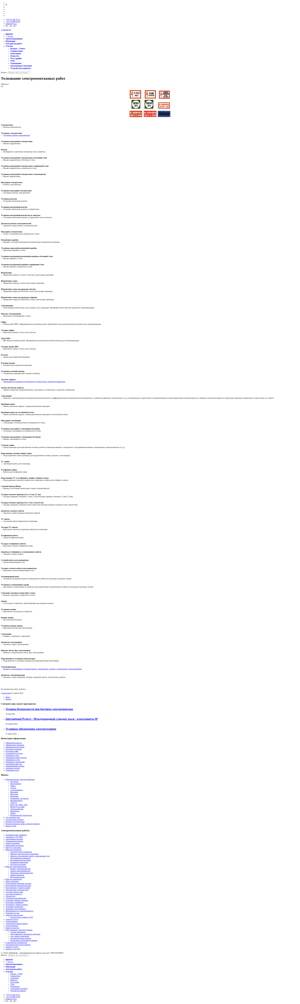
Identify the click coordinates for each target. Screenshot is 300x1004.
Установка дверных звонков (17, 900)
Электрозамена (12, 921)
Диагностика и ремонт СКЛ (21, 917)
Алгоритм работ (14, 43)
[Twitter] (6, 5)
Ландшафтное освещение (20, 858)
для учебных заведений (19, 936)
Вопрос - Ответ (17, 48)
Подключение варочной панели (18, 886)
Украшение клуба (13, 760)
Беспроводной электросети (21, 815)
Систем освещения (17, 932)
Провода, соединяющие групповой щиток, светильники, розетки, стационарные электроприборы (42, 669)
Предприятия (15, 784)
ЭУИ (12, 61)
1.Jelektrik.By (6, 30)
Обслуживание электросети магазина (25, 934)
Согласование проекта (15, 820)
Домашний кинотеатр (14, 841)
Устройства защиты (20, 68)
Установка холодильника (16, 909)
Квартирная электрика (15, 845)
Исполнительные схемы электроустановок (23, 824)
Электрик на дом (12, 913)
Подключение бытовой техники (18, 883)
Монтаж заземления (14, 879)
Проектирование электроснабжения (20, 779)
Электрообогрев (16, 809)
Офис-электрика (12, 881)
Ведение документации (15, 822)
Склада (13, 788)
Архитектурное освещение (21, 852)
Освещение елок (12, 770)
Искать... (4, 72)
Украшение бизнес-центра (16, 758)
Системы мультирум (14, 894)
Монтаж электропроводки (16, 867)
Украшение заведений (19, 862)
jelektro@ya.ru (11, 24)
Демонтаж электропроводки (21, 873)
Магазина (14, 792)
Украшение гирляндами (15, 762)
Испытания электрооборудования (23, 940)
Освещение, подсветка (19, 798)
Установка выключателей (16, 898)
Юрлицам (10, 41)
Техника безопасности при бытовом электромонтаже (39, 709)
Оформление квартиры (15, 745)
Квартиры (14, 796)
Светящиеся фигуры (14, 764)
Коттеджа (14, 794)
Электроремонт (12, 926)
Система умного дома (14, 892)
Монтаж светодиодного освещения (24, 854)
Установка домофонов (14, 902)
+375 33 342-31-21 (13, 20)
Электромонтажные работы (17, 924)
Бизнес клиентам (12, 928)
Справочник (16, 51)
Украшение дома (12, 756)
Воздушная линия (17, 877)
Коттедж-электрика (13, 848)
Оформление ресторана (15, 747)
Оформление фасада (14, 743)
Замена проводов (17, 875)
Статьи (9, 46)
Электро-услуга (12, 919)
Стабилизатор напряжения (16, 943)
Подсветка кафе (12, 751)
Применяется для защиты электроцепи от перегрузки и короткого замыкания (34, 382)
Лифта (12, 813)
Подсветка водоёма (18, 864)
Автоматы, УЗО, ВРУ (14, 837)
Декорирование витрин (15, 766)
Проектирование (14, 38)
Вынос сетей (11, 826)
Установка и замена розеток (17, 905)
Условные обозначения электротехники (31, 728)
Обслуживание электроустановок (19, 930)
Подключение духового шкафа (18, 888)
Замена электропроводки (20, 871)
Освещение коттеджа (14, 753)
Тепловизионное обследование (18, 945)
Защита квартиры (13, 843)
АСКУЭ (13, 803)
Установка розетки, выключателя (16, 135)
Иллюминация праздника (20, 860)
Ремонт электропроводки (20, 869)
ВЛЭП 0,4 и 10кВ (17, 807)
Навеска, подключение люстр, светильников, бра (30, 856)
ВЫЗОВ (9, 34)
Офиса (13, 786)
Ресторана (14, 782)
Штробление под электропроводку (20, 911)
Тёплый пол (10, 896)
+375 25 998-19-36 (13, 22)
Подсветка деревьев (14, 749)
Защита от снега (12, 947)
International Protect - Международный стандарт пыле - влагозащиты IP (52, 718)
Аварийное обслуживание (16, 835)
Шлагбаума (14, 811)
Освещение (16, 63)
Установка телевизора (14, 907)
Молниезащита (16, 801)
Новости (14, 56)
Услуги (10, 36)
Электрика (15, 53)
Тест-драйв (16, 58)
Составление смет (13, 817)
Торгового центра (13, 768)
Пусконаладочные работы (20, 938)
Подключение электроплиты (17, 890)
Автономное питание (21, 66)
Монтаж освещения (13, 850)
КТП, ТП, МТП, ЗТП (18, 805)
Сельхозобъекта (16, 790)
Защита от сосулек (13, 949)
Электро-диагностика (14, 915)
